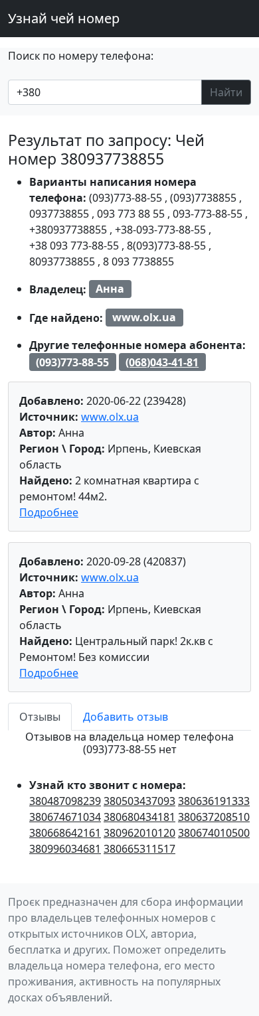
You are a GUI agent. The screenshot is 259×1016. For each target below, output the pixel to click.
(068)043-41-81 (162, 362)
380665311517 (139, 848)
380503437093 (139, 801)
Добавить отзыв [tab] (125, 716)
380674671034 (65, 817)
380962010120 (139, 833)
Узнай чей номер (64, 18)
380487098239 (65, 801)
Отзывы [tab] (39, 716)
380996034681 (65, 848)
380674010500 (214, 833)
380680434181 (139, 817)
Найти (226, 92)
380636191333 (214, 801)
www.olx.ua (110, 416)
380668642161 (65, 833)
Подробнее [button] (48, 512)
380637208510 (214, 817)
